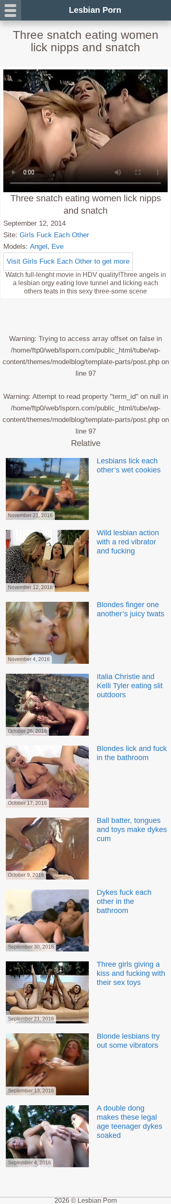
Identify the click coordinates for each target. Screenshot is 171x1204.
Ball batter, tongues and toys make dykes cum (132, 829)
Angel (38, 246)
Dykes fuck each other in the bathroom (124, 901)
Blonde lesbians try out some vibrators (128, 1040)
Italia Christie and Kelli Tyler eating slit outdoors (130, 685)
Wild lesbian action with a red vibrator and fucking (128, 542)
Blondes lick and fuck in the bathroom (132, 753)
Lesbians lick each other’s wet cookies (129, 465)
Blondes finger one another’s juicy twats (130, 609)
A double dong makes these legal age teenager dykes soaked (129, 1122)
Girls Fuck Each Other (54, 235)
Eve (57, 246)
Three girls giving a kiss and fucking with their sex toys (131, 973)
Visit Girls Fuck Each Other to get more (68, 261)
